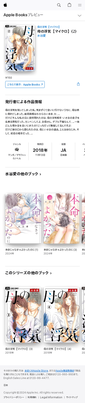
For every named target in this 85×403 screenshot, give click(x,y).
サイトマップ (72, 397)
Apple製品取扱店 (65, 370)
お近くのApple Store (36, 370)
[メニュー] (80, 5)
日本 (5, 385)
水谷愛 (41, 36)
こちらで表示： (23, 84)
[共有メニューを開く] (78, 84)
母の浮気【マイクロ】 (49, 27)
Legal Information (51, 397)
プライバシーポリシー (13, 397)
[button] (59, 5)
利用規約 (32, 397)
